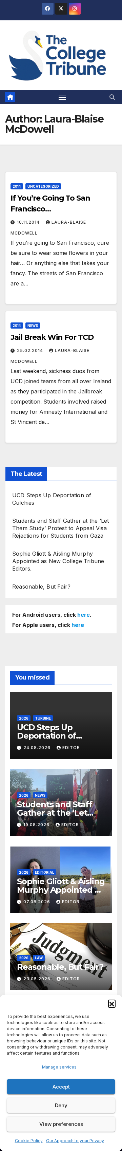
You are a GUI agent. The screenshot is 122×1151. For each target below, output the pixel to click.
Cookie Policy (29, 1140)
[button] (111, 1003)
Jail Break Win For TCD (52, 337)
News (32, 325)
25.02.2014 (30, 350)
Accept (61, 1086)
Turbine (43, 718)
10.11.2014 (29, 222)
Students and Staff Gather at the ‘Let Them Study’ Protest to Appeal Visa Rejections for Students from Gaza (60, 528)
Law (39, 958)
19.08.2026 (37, 824)
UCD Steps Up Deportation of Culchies (46, 735)
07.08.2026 (37, 901)
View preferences (61, 1124)
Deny (61, 1105)
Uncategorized (43, 186)
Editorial (44, 872)
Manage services (59, 1067)
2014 (17, 186)
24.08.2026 (37, 747)
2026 (23, 718)
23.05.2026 (37, 978)
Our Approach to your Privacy (75, 1140)
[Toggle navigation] (62, 97)
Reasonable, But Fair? (41, 586)
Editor (71, 747)
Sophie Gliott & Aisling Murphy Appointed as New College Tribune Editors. (58, 561)
